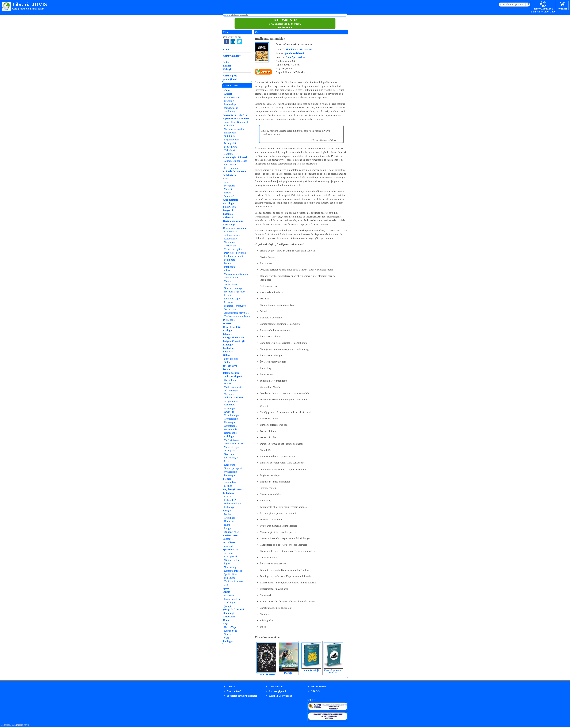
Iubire (227, 270)
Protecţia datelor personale (242, 695)
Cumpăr (265, 71)
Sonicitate (228, 546)
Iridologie (229, 436)
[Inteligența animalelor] (262, 61)
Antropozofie (231, 556)
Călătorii (228, 217)
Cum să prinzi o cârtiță (332, 671)
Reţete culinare (232, 168)
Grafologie (229, 602)
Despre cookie (318, 686)
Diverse (227, 323)
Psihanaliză (230, 500)
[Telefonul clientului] (543, 4)
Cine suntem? (234, 691)
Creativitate (230, 245)
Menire (228, 281)
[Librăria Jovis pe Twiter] (239, 41)
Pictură (227, 192)
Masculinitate (231, 277)
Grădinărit (229, 136)
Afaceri (227, 90)
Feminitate (229, 259)
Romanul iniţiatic (233, 570)
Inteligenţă (229, 266)
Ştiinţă (226, 591)
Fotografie (229, 185)
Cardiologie (230, 380)
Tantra (227, 634)
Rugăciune (229, 464)
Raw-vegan (230, 164)
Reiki (227, 461)
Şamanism (229, 577)
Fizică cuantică (232, 599)
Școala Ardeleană (294, 53)
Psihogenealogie (232, 503)
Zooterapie (229, 475)
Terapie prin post (233, 468)
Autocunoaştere (232, 235)
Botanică (228, 213)
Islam (227, 524)
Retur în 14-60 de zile (280, 695)
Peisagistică (230, 143)
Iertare (227, 263)
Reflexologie (231, 457)
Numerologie (231, 567)
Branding (229, 100)
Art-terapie (230, 408)
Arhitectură (229, 175)
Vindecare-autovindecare (237, 316)
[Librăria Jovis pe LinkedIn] (233, 41)
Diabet (227, 383)
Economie (229, 595)
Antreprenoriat (232, 97)
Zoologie (228, 641)
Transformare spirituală (236, 312)
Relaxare (228, 302)
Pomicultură (230, 146)
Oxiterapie (229, 454)
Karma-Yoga (230, 630)
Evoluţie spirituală (233, 256)
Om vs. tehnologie (233, 288)
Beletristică (229, 206)
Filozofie (228, 351)
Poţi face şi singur (233, 489)
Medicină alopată (232, 376)
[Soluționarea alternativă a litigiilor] (327, 710)
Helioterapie (230, 429)
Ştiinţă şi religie (232, 531)
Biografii (228, 210)
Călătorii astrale (232, 560)
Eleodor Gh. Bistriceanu (299, 49)
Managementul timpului (236, 274)
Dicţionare (229, 319)
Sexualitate (229, 542)
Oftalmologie (231, 390)
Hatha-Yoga (230, 627)
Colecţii (227, 69)
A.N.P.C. (315, 691)
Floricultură (230, 132)
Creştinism (229, 517)
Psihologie (228, 493)
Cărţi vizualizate (232, 55)
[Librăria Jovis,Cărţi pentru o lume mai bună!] (6, 6)
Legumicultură (231, 139)
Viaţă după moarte (233, 581)
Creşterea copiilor (233, 249)
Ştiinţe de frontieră (233, 609)
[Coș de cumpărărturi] (563, 4)
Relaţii (227, 295)
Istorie (226, 369)
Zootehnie (229, 153)
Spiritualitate (230, 549)
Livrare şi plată (277, 691)
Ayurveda (229, 411)
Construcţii (229, 224)
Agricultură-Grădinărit (236, 118)
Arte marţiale (230, 199)
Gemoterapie (231, 425)
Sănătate (228, 538)
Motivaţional (231, 284)
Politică (227, 478)
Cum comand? (277, 686)
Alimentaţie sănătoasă (235, 157)
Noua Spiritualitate (296, 57)
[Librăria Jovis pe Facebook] (226, 41)
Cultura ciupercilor (234, 129)
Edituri (227, 65)
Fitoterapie (229, 422)
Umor (226, 620)
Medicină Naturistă (233, 397)
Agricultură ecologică (235, 115)
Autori (226, 62)
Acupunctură (231, 401)
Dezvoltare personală (235, 228)
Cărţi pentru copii (233, 221)
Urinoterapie (230, 471)
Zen (226, 584)
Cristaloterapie (232, 415)
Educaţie (228, 334)
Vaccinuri (229, 394)
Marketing (229, 111)
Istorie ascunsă (231, 372)
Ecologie (227, 330)
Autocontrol (230, 231)
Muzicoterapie (231, 447)
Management (231, 107)
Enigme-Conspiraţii (234, 341)
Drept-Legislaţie (232, 327)
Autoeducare (231, 238)
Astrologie (229, 203)
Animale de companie (234, 171)
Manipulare (230, 482)
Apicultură (229, 125)
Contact (231, 686)
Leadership (230, 104)
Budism (228, 514)
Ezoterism (228, 348)
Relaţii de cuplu (232, 298)
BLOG (226, 49)
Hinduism (229, 521)
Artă (225, 178)
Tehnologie (229, 613)
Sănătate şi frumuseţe (235, 305)
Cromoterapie (231, 418)
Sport (226, 588)
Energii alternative (233, 337)
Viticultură (229, 150)
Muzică (228, 189)
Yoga (225, 623)
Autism (228, 496)
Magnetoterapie (232, 440)
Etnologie (228, 344)
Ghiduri (227, 355)
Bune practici (231, 358)
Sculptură (229, 196)
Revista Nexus (231, 535)
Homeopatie (230, 432)
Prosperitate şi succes (235, 291)
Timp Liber (229, 616)
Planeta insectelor (288, 674)
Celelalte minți (311, 670)
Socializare (230, 309)
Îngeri (227, 563)
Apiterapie (229, 404)
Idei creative (230, 365)
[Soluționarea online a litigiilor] (327, 720)
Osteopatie (229, 450)
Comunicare (230, 242)
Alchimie (229, 553)
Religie (227, 510)
